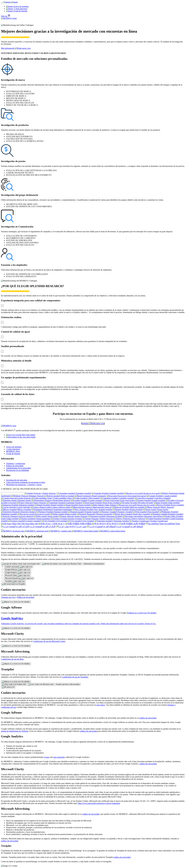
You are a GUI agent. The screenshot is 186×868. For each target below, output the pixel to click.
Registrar (85, 423)
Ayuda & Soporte (13, 454)
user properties (59, 757)
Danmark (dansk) (24, 500)
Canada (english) (170, 496)
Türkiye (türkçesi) (138, 519)
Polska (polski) (70, 514)
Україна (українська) (159, 521)
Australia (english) (116, 493)
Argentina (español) (83, 493)
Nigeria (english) (136, 509)
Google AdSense (11, 570)
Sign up (4, 16)
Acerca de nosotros (13, 447)
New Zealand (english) (103, 509)
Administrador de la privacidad (18, 468)
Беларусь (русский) (151, 493)
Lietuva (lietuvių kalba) (61, 507)
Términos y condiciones (15, 463)
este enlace (100, 705)
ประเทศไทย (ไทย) (172, 524)
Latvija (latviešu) (23, 507)
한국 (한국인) (112, 524)
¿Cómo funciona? (13, 449)
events (46, 757)
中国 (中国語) (85, 524)
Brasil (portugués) (98, 496)
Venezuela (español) (121, 521)
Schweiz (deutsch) (25, 516)
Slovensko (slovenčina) (153, 516)
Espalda (21, 584)
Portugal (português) (104, 514)
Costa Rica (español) (162, 498)
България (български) (137, 496)
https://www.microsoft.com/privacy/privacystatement (99, 803)
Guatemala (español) (73, 503)
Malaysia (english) (137, 507)
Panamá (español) (92, 512)
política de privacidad (147, 718)
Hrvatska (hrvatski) (145, 503)
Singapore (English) (114, 516)
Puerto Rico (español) (141, 514)
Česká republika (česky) (63, 498)
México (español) (24, 509)
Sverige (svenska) (75, 519)
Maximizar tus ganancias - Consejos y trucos (24, 485)
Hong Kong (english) (111, 503)
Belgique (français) (37, 496)
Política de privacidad (14, 466)
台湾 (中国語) (139, 524)
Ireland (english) (57, 505)
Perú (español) (153, 512)
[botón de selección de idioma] (2, 529)
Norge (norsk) (162, 509)
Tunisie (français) (106, 519)
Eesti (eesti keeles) (128, 500)
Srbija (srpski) (53, 516)
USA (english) (61, 521)
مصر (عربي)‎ (81, 526)
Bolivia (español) (67, 496)
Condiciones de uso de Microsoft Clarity (49, 641)
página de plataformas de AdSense (14, 731)
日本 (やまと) (59, 524)
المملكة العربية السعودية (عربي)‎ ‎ (129, 526)
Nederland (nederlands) (62, 509)
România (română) (175, 514)
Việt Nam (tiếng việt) (29, 524)
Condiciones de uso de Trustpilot (75, 677)
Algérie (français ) (49, 493)
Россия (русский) (42, 514)
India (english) (174, 503)
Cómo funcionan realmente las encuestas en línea (25, 482)
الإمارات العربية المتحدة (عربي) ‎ (42, 526)
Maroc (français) (167, 507)
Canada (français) (24, 498)
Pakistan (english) (60, 512)
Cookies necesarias (12, 567)
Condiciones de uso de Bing (12, 659)
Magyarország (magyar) (102, 507)
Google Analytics (11, 572)
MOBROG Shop (13, 451)
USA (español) (88, 521)
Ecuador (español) (95, 500)
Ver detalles (25, 602)
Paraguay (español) (125, 512)
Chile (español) (93, 498)
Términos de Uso (8, 597)
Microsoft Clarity (11, 575)
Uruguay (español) (33, 521)
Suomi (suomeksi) (43, 519)
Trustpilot (8, 581)
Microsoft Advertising (13, 578)
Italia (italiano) (111, 505)
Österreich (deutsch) (28, 512)
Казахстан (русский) (146, 505)
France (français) (39, 503)
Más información (8, 48)
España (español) (158, 500)
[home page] (11, 2)
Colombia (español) (126, 498)
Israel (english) (84, 505)
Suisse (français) (81, 516)
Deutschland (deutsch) (61, 500)
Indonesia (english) (27, 505)
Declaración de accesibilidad (17, 470)
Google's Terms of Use (146, 624)
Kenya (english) (177, 505)
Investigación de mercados (16, 480)
